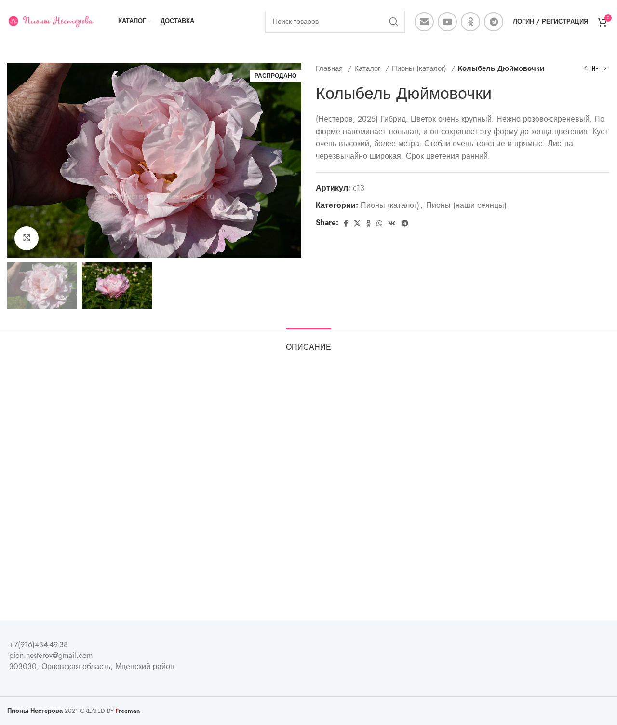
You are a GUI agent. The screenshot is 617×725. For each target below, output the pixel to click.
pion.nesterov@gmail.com (51, 655)
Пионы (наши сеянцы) (466, 205)
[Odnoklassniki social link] (470, 21)
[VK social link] (392, 223)
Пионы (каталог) (420, 68)
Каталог (368, 68)
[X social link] (357, 223)
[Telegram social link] (493, 21)
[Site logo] (50, 21)
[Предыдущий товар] (585, 68)
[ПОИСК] (394, 22)
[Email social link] (424, 21)
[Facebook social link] (346, 223)
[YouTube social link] (447, 21)
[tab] (308, 342)
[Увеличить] (26, 238)
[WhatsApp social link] (379, 223)
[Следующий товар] (605, 68)
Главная (330, 68)
